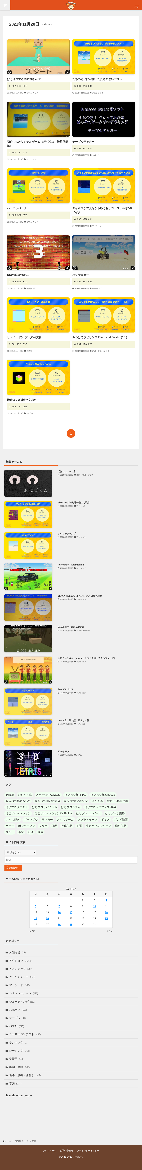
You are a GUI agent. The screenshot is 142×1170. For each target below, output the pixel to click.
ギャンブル (31, 819)
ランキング (18, 1042)
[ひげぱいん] (71, 5)
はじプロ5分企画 (117, 800)
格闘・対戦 (19, 1067)
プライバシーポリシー (88, 1150)
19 (35, 918)
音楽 (15, 1083)
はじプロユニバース (88, 813)
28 (59, 924)
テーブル (17, 1017)
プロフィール (49, 1150)
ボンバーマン (26, 825)
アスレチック (20, 968)
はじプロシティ (71, 807)
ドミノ (105, 819)
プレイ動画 (121, 819)
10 (94, 906)
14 (59, 912)
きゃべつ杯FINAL (75, 794)
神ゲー (10, 832)
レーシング (19, 1050)
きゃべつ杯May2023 (47, 800)
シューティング (22, 1001)
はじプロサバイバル (44, 807)
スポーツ (18, 1009)
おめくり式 (25, 794)
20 (47, 918)
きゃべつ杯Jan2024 (18, 800)
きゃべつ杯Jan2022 (103, 794)
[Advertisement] (71, 1127)
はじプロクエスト (17, 807)
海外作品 (120, 825)
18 (106, 912)
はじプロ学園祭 (115, 813)
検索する (14, 868)
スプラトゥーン (87, 819)
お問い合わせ (66, 1150)
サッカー (47, 819)
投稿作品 (66, 825)
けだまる (97, 800)
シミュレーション (23, 993)
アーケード (19, 985)
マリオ (43, 825)
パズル (16, 1026)
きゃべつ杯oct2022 (76, 800)
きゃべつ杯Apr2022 (48, 794)
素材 (21, 832)
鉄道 (40, 832)
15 (71, 912)
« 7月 (32, 931)
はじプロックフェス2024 (100, 807)
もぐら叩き (13, 819)
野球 (30, 832)
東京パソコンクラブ (98, 825)
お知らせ (17, 952)
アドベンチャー (22, 976)
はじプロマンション (18, 813)
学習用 (16, 1058)
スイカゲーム (65, 819)
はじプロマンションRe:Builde (53, 813)
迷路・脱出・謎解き (25, 1075)
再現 (54, 825)
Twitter (10, 794)
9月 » (110, 931)
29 (71, 924)
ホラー (10, 825)
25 (106, 918)
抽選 (79, 825)
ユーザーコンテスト (25, 1034)
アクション (20, 960)
